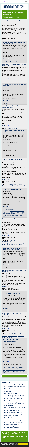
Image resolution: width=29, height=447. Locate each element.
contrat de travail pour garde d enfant (13, 215)
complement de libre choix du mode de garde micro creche (14, 396)
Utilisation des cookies (13, 433)
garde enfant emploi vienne (11, 415)
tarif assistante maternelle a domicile (13, 422)
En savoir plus (22, 445)
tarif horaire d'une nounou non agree (15, 187)
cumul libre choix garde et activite (12, 426)
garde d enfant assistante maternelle (13, 211)
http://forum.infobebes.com (12, 157)
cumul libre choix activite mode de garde (14, 420)
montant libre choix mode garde (12, 419)
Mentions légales (10, 432)
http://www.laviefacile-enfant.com (13, 311)
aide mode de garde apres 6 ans (12, 417)
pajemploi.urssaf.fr (10, 209)
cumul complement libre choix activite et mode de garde (14, 390)
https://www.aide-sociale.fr (11, 128)
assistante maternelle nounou (16, 333)
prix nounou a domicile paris (11, 393)
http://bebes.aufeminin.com (11, 331)
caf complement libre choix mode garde (14, 414)
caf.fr (6, 39)
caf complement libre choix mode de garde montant (13, 399)
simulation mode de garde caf (11, 424)
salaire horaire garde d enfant (17, 212)
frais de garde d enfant (9, 213)
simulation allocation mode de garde (13, 410)
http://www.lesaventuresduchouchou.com (15, 61)
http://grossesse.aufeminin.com (12, 182)
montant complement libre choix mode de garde (14, 408)
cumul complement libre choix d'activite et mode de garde (14, 387)
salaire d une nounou (12, 336)
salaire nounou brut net (15, 185)
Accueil (3, 432)
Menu (26, 1)
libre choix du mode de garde (11, 427)
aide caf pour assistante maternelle (13, 412)
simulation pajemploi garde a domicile (13, 385)
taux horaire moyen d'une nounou (15, 184)
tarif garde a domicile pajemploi (12, 402)
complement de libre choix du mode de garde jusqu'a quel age (14, 404)
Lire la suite (5, 36)
